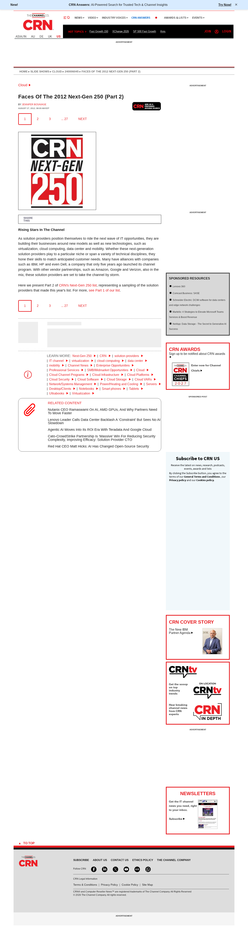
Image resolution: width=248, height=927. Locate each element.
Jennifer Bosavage (34, 104)
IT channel (57, 360)
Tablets (134, 388)
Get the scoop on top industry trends (178, 689)
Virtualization (81, 393)
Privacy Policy (109, 884)
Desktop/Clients (60, 388)
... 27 (64, 119)
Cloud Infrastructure (106, 374)
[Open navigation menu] (66, 17)
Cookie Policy (130, 884)
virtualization (81, 360)
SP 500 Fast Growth (144, 31)
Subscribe (175, 818)
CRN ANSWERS (140, 17)
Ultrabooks (57, 393)
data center (136, 360)
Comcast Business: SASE (186, 293)
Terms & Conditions (85, 884)
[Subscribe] (208, 828)
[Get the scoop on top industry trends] (207, 691)
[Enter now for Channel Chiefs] (182, 384)
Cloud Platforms (138, 374)
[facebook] (93, 869)
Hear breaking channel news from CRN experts (178, 709)
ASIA (19, 36)
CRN (103, 356)
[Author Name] (28, 340)
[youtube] (126, 869)
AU (33, 36)
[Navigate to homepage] (38, 31)
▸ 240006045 (70, 71)
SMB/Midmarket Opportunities (108, 370)
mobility (55, 365)
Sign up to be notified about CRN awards (197, 353)
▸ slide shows (38, 71)
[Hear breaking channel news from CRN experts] (207, 711)
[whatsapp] (147, 869)
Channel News (78, 365)
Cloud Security (59, 379)
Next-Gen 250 (82, 356)
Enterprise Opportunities (113, 365)
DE (41, 36)
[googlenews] (137, 869)
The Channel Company (174, 860)
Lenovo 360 (179, 286)
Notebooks (87, 388)
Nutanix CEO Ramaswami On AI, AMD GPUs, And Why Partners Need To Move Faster (102, 411)
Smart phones (112, 388)
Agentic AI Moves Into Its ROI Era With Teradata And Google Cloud (100, 430)
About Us (100, 860)
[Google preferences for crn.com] (146, 106)
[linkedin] (104, 869)
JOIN (207, 31)
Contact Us (119, 860)
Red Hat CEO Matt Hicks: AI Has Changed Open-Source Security (98, 446)
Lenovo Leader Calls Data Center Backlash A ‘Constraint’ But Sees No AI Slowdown (104, 421)
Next (82, 119)
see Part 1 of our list (104, 290)
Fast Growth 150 (99, 31)
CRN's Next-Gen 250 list (78, 285)
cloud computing (109, 360)
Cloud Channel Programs (67, 374)
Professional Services (64, 370)
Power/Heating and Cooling (119, 384)
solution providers (127, 356)
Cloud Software (89, 379)
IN (24, 36)
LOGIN (226, 31)
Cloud (22, 85)
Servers (152, 384)
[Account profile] (216, 32)
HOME (23, 71)
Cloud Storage (117, 379)
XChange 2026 (120, 31)
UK (50, 36)
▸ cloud (55, 71)
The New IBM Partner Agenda (179, 631)
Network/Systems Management (71, 384)
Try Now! (224, 4)
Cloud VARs (143, 379)
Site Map (147, 884)
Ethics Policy (142, 860)
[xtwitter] (115, 869)
